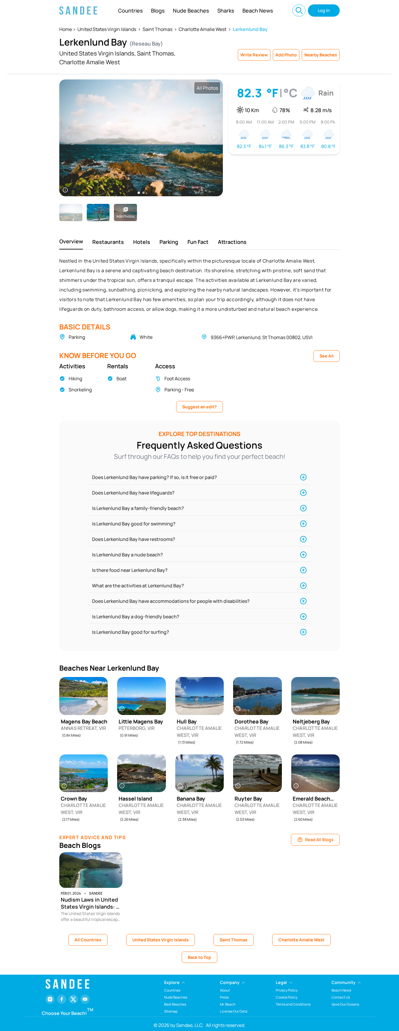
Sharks (225, 10)
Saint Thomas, (156, 53)
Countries (130, 10)
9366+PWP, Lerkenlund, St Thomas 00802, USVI (262, 337)
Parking (168, 241)
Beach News (257, 10)
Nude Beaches (191, 10)
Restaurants (108, 241)
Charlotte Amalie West (202, 29)
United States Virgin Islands (106, 29)
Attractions (232, 241)
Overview (71, 241)
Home (65, 29)
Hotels (141, 241)
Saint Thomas (157, 29)
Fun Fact (198, 241)
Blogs (158, 10)
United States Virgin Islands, (97, 53)
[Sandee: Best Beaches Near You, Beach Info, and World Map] (78, 10)
